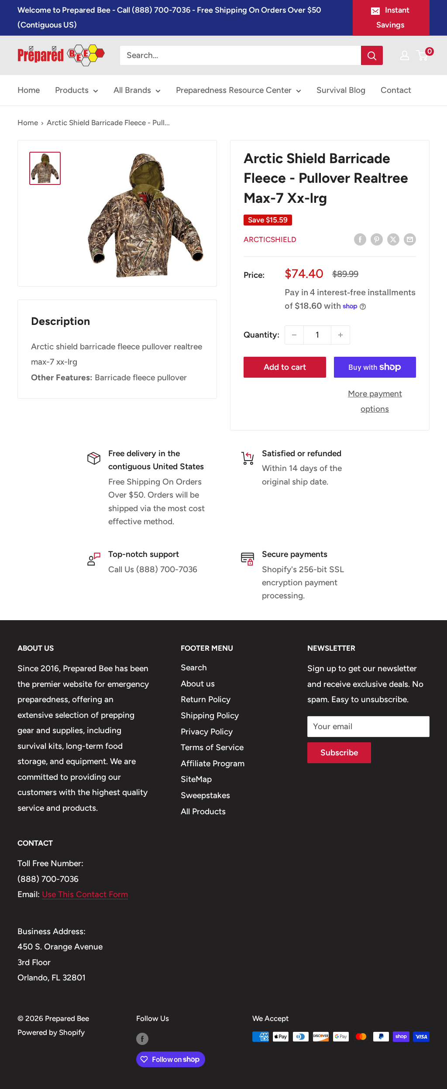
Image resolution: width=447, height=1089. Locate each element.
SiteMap (196, 779)
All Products (203, 811)
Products (72, 90)
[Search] (372, 55)
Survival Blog (340, 90)
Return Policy (205, 699)
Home (28, 90)
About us (198, 684)
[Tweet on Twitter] (393, 239)
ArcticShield (270, 239)
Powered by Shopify (51, 1032)
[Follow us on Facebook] (142, 1038)
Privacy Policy (207, 732)
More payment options (375, 401)
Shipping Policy (210, 715)
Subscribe (339, 753)
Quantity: (261, 335)
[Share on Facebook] (360, 239)
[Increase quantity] (340, 335)
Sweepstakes (205, 795)
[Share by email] (410, 239)
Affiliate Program (212, 763)
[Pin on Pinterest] (377, 239)
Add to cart (285, 367)
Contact (396, 90)
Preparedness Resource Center (234, 90)
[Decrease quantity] (294, 335)
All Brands (132, 90)
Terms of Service (212, 747)
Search (194, 667)
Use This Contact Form (85, 894)
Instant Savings (392, 17)
